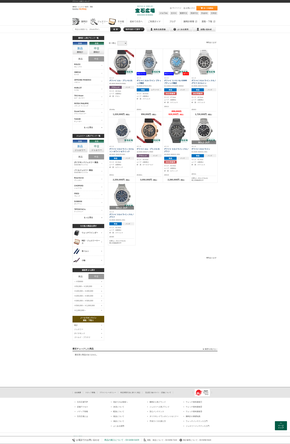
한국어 (173, 13)
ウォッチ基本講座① (194, 402)
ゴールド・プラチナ (82, 337)
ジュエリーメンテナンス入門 (197, 426)
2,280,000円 (176, 179)
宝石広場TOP (82, 402)
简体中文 (194, 13)
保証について (118, 421)
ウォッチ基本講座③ (194, 411)
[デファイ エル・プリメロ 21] (122, 62)
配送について (118, 411)
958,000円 (149, 114)
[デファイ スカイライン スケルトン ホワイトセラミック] (122, 131)
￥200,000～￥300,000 (83, 296)
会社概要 (77, 392)
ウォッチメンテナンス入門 (197, 421)
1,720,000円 (204, 114)
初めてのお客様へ (120, 402)
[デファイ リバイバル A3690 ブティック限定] (176, 62)
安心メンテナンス (157, 411)
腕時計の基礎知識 (193, 416)
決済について (118, 407)
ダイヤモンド (79, 333)
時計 (76, 325)
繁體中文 (183, 13)
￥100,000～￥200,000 (83, 291)
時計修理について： (191, 440)
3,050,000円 (149, 179)
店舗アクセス (82, 407)
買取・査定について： (156, 440)
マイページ (176, 8)
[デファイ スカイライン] (204, 131)
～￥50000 (78, 281)
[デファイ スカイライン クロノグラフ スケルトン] (204, 62)
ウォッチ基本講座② (194, 407)
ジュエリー (78, 329)
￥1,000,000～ (80, 310)
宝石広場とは (82, 416)
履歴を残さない (211, 349)
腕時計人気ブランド (158, 402)
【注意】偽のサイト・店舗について (158, 392)
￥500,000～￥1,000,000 (84, 306)
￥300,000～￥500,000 (83, 301)
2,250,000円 (122, 179)
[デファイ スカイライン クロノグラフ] (176, 131)
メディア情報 (82, 411)
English (204, 13)
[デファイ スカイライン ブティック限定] (149, 62)
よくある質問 (118, 426)
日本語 (213, 13)
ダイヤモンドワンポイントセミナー (164, 416)
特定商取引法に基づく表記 (130, 392)
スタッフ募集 (90, 392)
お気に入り (190, 8)
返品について (118, 416)
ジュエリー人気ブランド (159, 407)
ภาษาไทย (164, 13)
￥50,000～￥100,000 (83, 286)
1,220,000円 (122, 114)
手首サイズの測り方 (158, 421)
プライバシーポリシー (108, 392)
